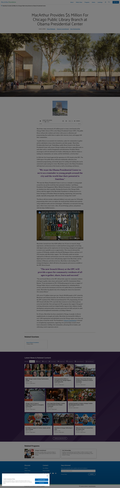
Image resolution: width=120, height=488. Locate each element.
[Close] (47, 475)
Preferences (41, 483)
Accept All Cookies (41, 479)
